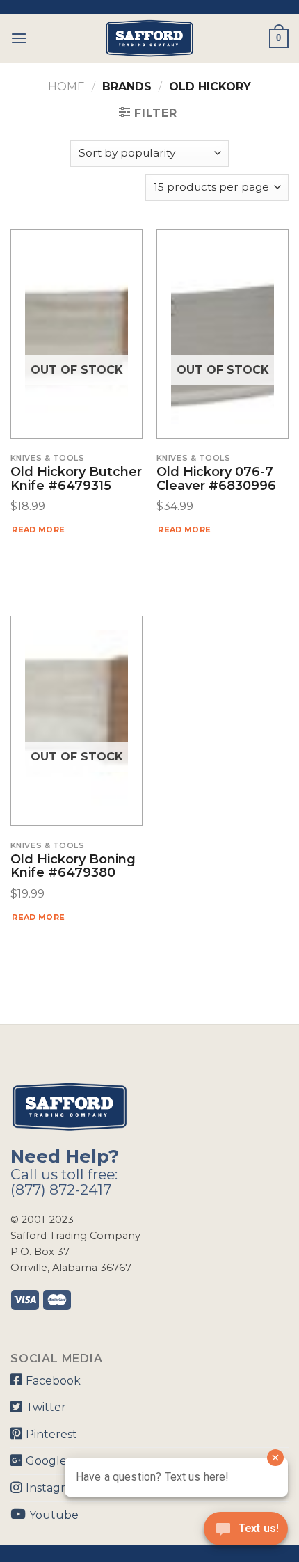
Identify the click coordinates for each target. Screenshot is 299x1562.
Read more (38, 529)
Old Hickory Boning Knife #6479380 (73, 867)
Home (66, 86)
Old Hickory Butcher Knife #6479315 (76, 479)
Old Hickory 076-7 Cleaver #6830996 (216, 479)
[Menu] (18, 38)
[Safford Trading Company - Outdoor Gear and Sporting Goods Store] (149, 38)
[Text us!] (246, 1533)
